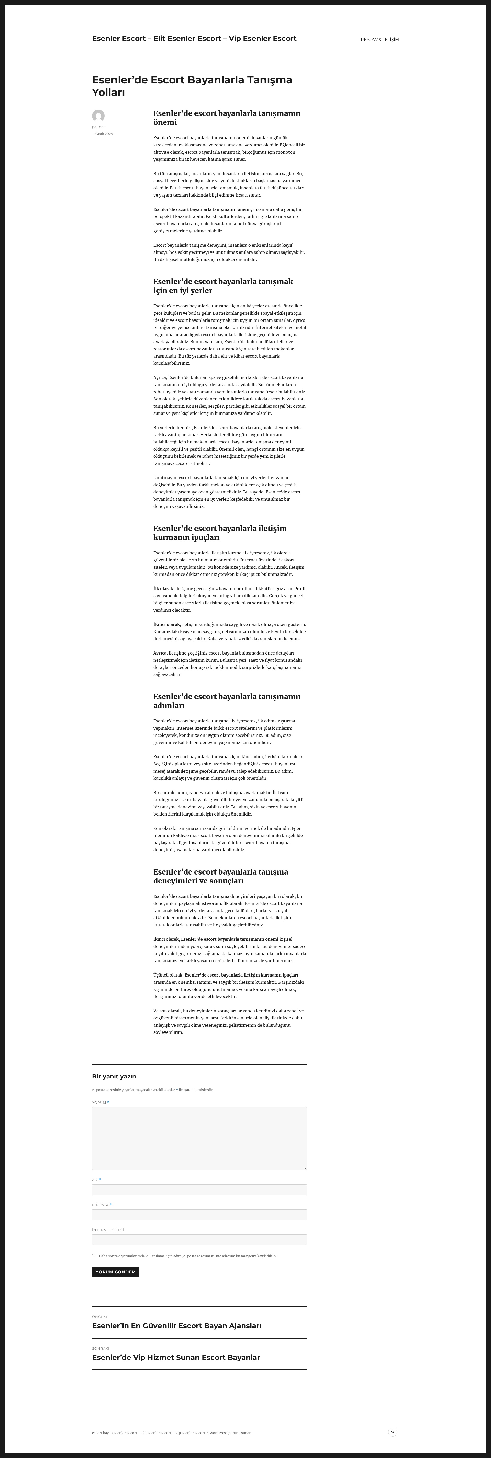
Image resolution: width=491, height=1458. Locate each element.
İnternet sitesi (108, 1230)
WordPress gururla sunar (230, 1433)
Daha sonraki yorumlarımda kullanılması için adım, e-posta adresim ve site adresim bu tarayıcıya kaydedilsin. (188, 1256)
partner (98, 126)
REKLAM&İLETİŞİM (380, 39)
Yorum (100, 1102)
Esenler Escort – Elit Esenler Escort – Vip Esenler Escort (194, 38)
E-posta (102, 1205)
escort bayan (102, 1433)
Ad (96, 1180)
